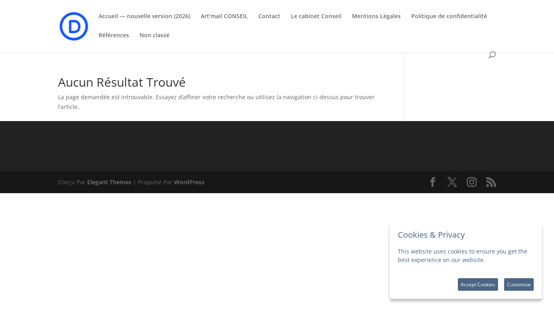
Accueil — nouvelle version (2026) (144, 16)
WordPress (189, 182)
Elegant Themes (109, 182)
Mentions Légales (376, 16)
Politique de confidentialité (449, 16)
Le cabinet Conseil (316, 16)
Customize (519, 284)
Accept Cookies (478, 284)
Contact (269, 16)
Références (114, 35)
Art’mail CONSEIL (224, 16)
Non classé (155, 35)
